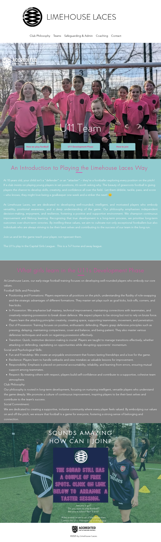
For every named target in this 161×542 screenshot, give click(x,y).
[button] (37, 146)
